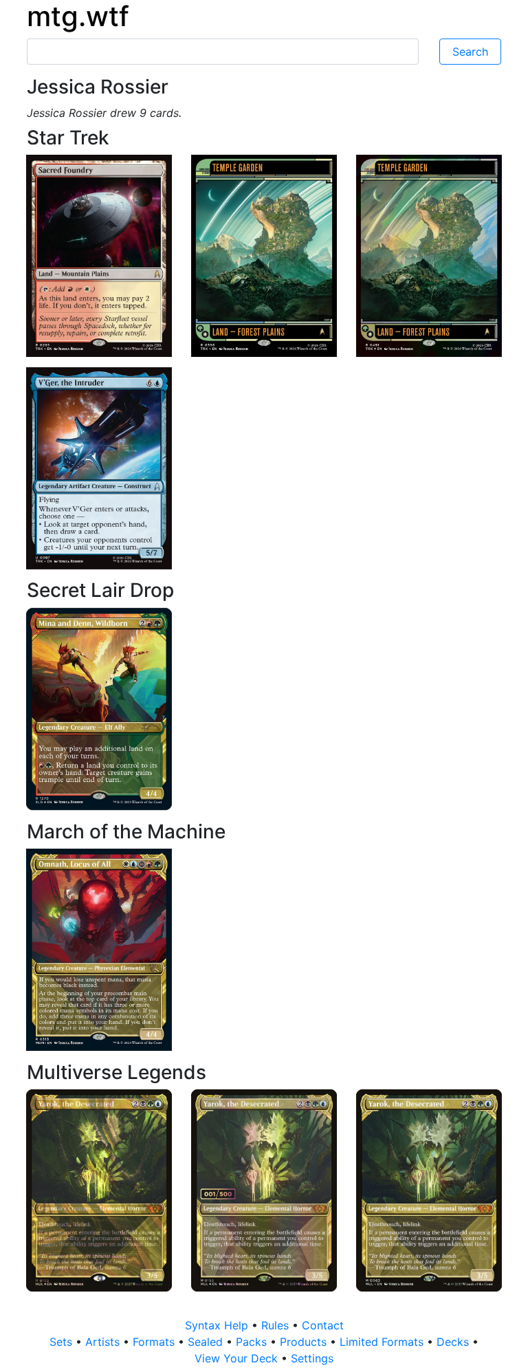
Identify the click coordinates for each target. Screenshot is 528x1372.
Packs (253, 1342)
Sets (63, 1342)
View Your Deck (238, 1358)
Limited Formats (383, 1342)
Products (305, 1342)
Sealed (207, 1342)
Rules (276, 1325)
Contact (323, 1325)
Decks (454, 1342)
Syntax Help (218, 1325)
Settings (312, 1358)
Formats (155, 1342)
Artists (104, 1342)
